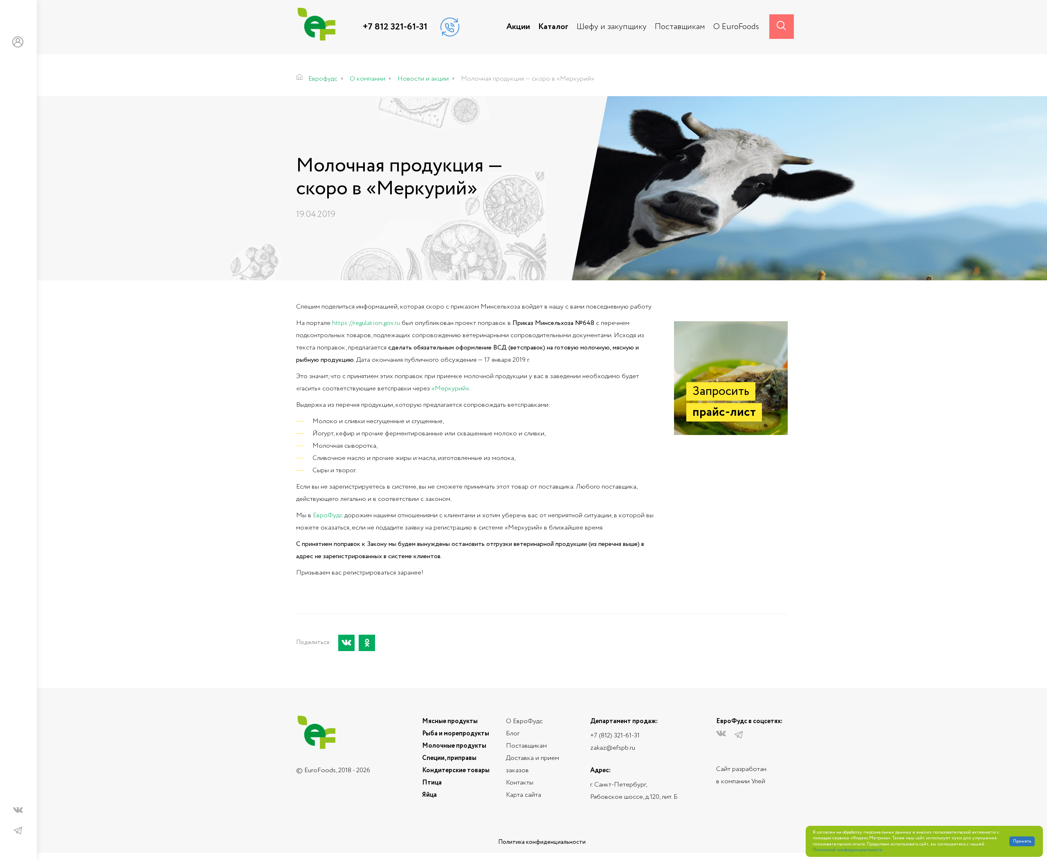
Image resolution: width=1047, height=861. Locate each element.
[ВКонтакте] (346, 643)
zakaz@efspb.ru (612, 748)
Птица (432, 782)
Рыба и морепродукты (455, 733)
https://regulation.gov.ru (366, 323)
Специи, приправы (449, 758)
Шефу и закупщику (612, 27)
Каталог (553, 27)
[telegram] (18, 831)
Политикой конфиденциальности (848, 850)
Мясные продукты (450, 721)
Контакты (519, 782)
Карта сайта (523, 795)
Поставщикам (680, 27)
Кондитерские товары (456, 770)
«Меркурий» (450, 388)
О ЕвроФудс (524, 721)
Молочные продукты (454, 746)
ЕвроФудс (328, 515)
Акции (518, 27)
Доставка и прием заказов (532, 764)
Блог (512, 733)
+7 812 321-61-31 (395, 27)
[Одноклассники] (367, 643)
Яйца (429, 795)
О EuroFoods (736, 27)
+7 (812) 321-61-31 (615, 735)
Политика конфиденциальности (542, 842)
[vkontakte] (18, 811)
